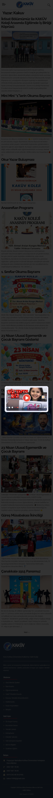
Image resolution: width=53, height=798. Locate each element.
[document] (26, 399)
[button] (43, 397)
